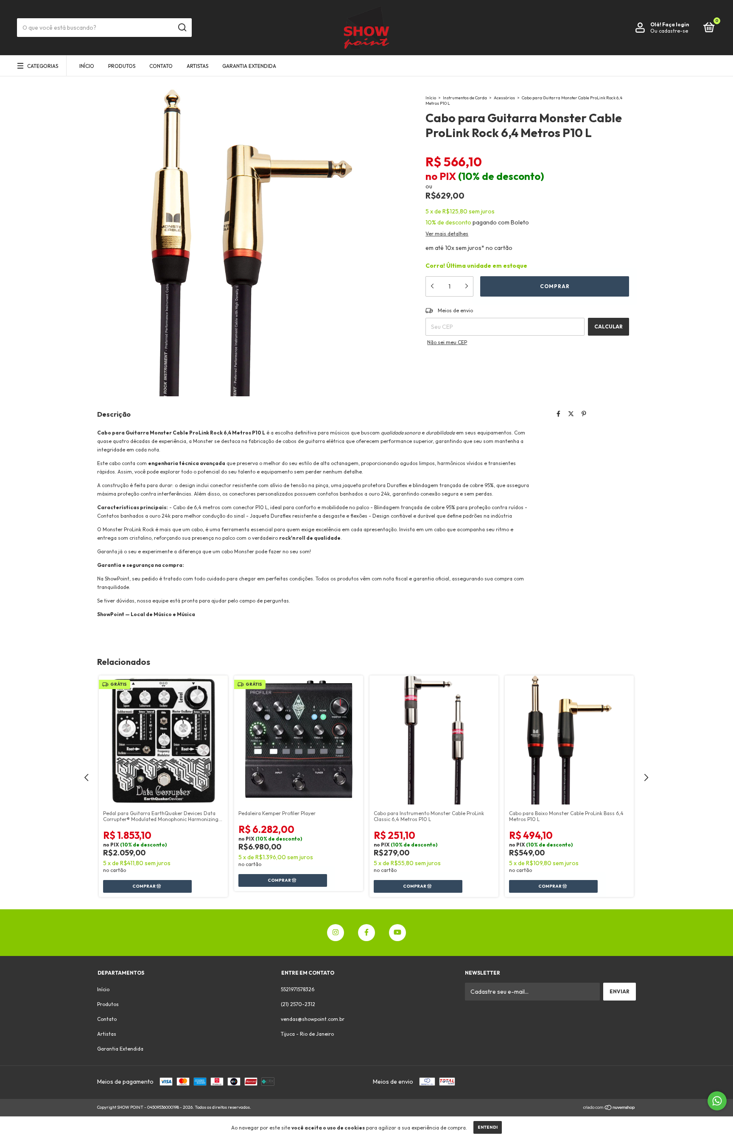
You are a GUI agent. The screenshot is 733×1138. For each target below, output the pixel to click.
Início (86, 66)
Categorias (42, 66)
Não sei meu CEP (447, 342)
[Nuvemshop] (609, 1108)
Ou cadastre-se (669, 31)
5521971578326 (297, 989)
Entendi (488, 1127)
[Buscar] (182, 27)
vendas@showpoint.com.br (312, 1019)
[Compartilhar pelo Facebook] (558, 414)
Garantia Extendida (249, 66)
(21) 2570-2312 (298, 1004)
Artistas (197, 66)
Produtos (121, 66)
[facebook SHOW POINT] (366, 932)
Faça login (675, 24)
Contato (161, 66)
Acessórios (504, 98)
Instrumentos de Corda (465, 98)
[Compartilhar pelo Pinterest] (584, 414)
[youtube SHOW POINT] (397, 932)
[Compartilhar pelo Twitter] (571, 414)
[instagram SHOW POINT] (335, 932)
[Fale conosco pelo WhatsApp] (717, 1100)
